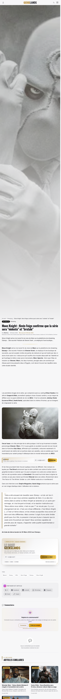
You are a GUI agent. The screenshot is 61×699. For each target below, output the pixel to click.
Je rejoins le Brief (47, 557)
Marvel (31, 477)
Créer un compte (35, 625)
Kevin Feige (36, 483)
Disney (4, 350)
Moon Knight (39, 575)
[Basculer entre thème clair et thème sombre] (53, 2)
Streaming (10, 318)
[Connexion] (3, 2)
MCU (31, 398)
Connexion (23, 625)
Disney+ (32, 575)
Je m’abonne (52, 460)
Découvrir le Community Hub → (30, 628)
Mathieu (6, 332)
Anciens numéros (50, 561)
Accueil (4, 318)
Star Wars (17, 448)
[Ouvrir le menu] (57, 2)
